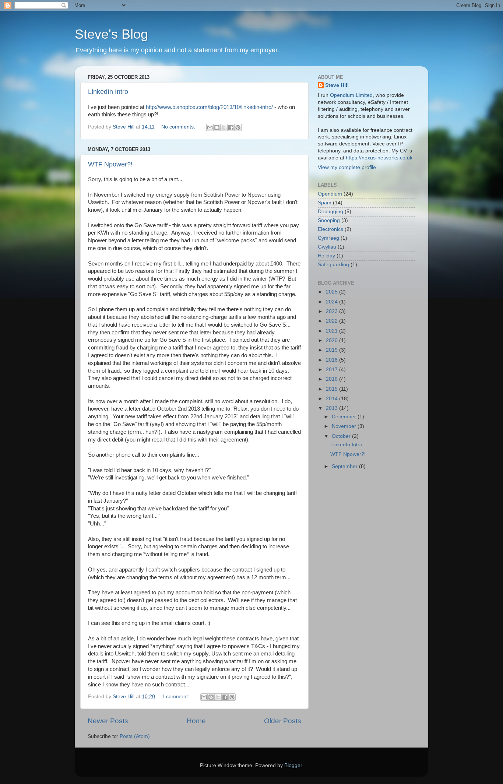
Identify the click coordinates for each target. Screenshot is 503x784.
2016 (332, 379)
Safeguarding (333, 264)
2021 (332, 331)
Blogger (293, 765)
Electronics (330, 229)
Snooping (329, 220)
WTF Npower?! (110, 164)
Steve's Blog (111, 34)
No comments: (179, 127)
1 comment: (176, 696)
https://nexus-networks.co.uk (379, 158)
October (342, 436)
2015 (332, 389)
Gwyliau (327, 247)
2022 (332, 321)
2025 (332, 292)
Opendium (330, 194)
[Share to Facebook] (231, 127)
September (345, 466)
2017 (332, 369)
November (345, 426)
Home (196, 721)
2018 (332, 360)
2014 (332, 398)
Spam (324, 202)
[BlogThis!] (217, 127)
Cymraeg (328, 238)
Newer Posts (108, 721)
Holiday (326, 256)
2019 (332, 350)
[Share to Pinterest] (238, 127)
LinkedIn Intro (108, 91)
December (345, 416)
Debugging (330, 211)
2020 (332, 340)
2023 (332, 311)
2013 (332, 408)
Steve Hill (337, 85)
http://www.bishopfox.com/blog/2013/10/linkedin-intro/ (209, 107)
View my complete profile (347, 167)
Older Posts (282, 721)
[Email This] (210, 127)
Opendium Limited (351, 95)
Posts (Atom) (135, 736)
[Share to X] (224, 127)
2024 (332, 302)
